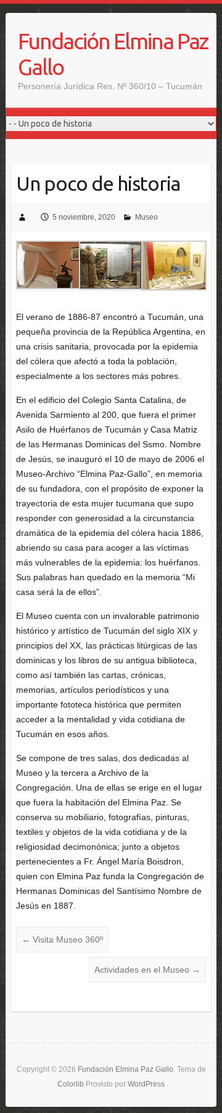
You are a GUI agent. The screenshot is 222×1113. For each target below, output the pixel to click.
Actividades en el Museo (147, 970)
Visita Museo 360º (62, 939)
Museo (146, 217)
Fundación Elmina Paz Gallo (113, 53)
